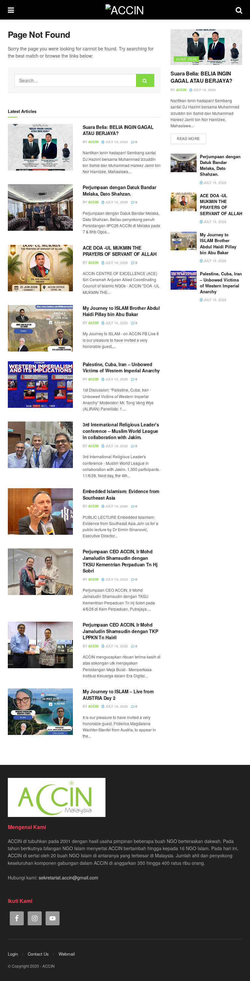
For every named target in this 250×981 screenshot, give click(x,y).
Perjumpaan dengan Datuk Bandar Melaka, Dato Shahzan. (119, 190)
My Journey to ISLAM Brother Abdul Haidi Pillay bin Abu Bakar (121, 311)
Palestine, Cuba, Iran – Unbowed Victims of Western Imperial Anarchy (121, 367)
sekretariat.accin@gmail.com (68, 877)
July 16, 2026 (116, 142)
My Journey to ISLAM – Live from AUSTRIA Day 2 (118, 694)
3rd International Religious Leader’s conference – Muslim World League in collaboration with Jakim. (121, 430)
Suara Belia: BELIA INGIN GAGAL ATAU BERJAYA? (118, 130)
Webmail (67, 954)
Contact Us (38, 954)
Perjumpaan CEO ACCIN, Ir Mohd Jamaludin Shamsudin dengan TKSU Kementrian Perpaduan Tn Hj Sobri (120, 561)
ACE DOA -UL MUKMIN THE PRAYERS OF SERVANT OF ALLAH (119, 250)
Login (13, 954)
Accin (93, 142)
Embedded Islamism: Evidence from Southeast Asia (121, 494)
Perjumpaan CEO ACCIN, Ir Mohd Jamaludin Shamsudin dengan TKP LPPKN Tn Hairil (120, 631)
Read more (188, 138)
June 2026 (186, 59)
